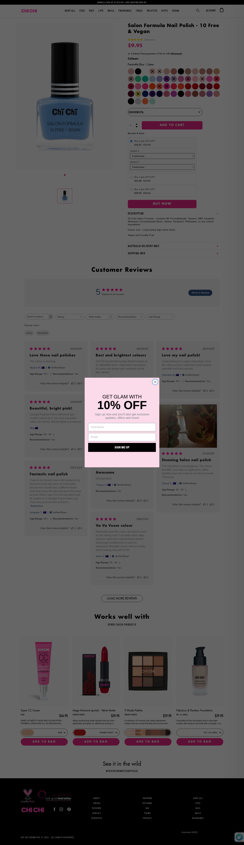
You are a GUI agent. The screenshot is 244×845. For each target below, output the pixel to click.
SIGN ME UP (122, 447)
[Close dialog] (155, 382)
